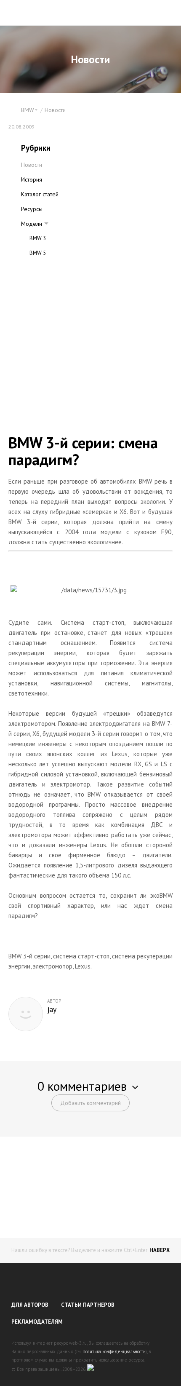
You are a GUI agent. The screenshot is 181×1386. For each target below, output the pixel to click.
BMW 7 (37, 267)
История (31, 179)
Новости (55, 110)
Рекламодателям (37, 1321)
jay (51, 1009)
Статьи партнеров (87, 1304)
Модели (31, 223)
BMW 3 (37, 238)
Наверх (159, 1250)
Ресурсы (32, 209)
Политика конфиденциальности (114, 1351)
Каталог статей (40, 194)
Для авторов (29, 1304)
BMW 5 (37, 253)
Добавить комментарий (90, 1103)
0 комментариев (82, 1086)
